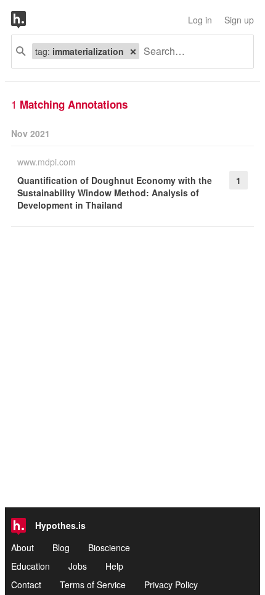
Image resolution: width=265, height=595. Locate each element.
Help (114, 566)
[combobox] (191, 51)
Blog (61, 547)
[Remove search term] (133, 51)
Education (30, 566)
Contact (26, 584)
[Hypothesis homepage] (27, 19)
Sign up (239, 19)
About (22, 547)
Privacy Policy (171, 584)
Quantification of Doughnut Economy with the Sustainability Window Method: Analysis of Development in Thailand (114, 192)
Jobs (77, 566)
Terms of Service (93, 584)
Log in (200, 19)
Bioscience (109, 547)
